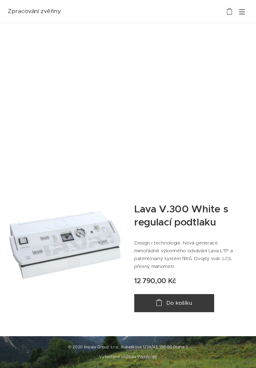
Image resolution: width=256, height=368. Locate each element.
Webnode (147, 356)
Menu (242, 11)
